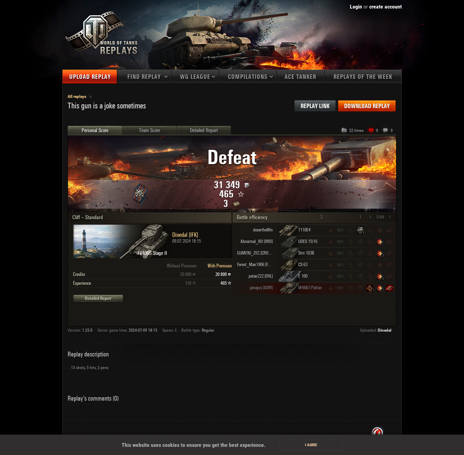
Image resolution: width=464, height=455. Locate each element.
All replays (77, 96)
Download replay (367, 106)
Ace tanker (300, 77)
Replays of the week (363, 77)
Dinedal (384, 330)
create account (385, 6)
